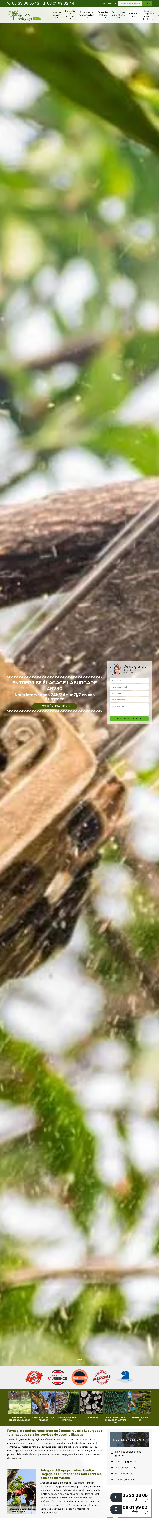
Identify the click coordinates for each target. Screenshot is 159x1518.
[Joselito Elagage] (24, 15)
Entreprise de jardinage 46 (70, 15)
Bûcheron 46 (133, 14)
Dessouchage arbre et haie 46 (118, 15)
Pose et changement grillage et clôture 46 (148, 15)
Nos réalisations (54, 706)
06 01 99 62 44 (60, 3)
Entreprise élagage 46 (56, 15)
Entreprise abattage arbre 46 (103, 15)
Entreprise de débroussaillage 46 (86, 15)
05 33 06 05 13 (25, 3)
